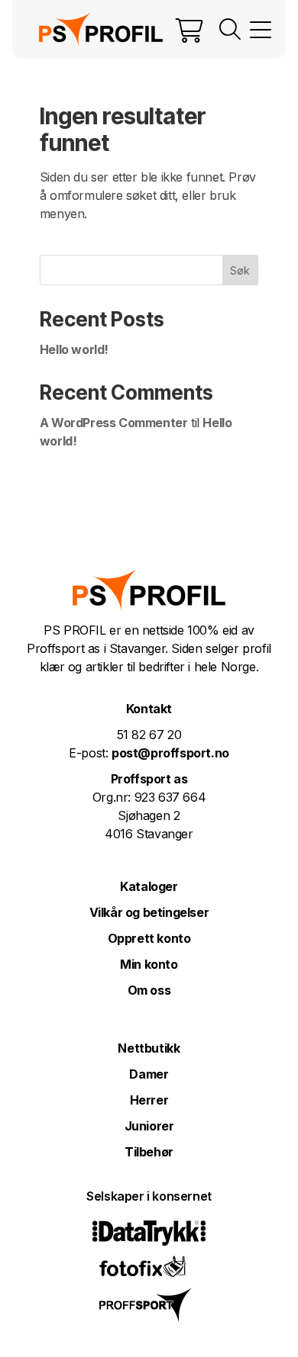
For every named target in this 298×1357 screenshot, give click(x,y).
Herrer (149, 1100)
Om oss (149, 990)
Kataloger (148, 886)
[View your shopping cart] (189, 29)
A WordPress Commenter (114, 422)
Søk (240, 270)
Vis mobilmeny (260, 29)
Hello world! (74, 349)
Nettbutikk (149, 1048)
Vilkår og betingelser (149, 912)
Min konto (148, 964)
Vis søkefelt (230, 29)
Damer (148, 1074)
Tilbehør (149, 1151)
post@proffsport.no (170, 752)
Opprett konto (149, 938)
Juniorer (149, 1126)
